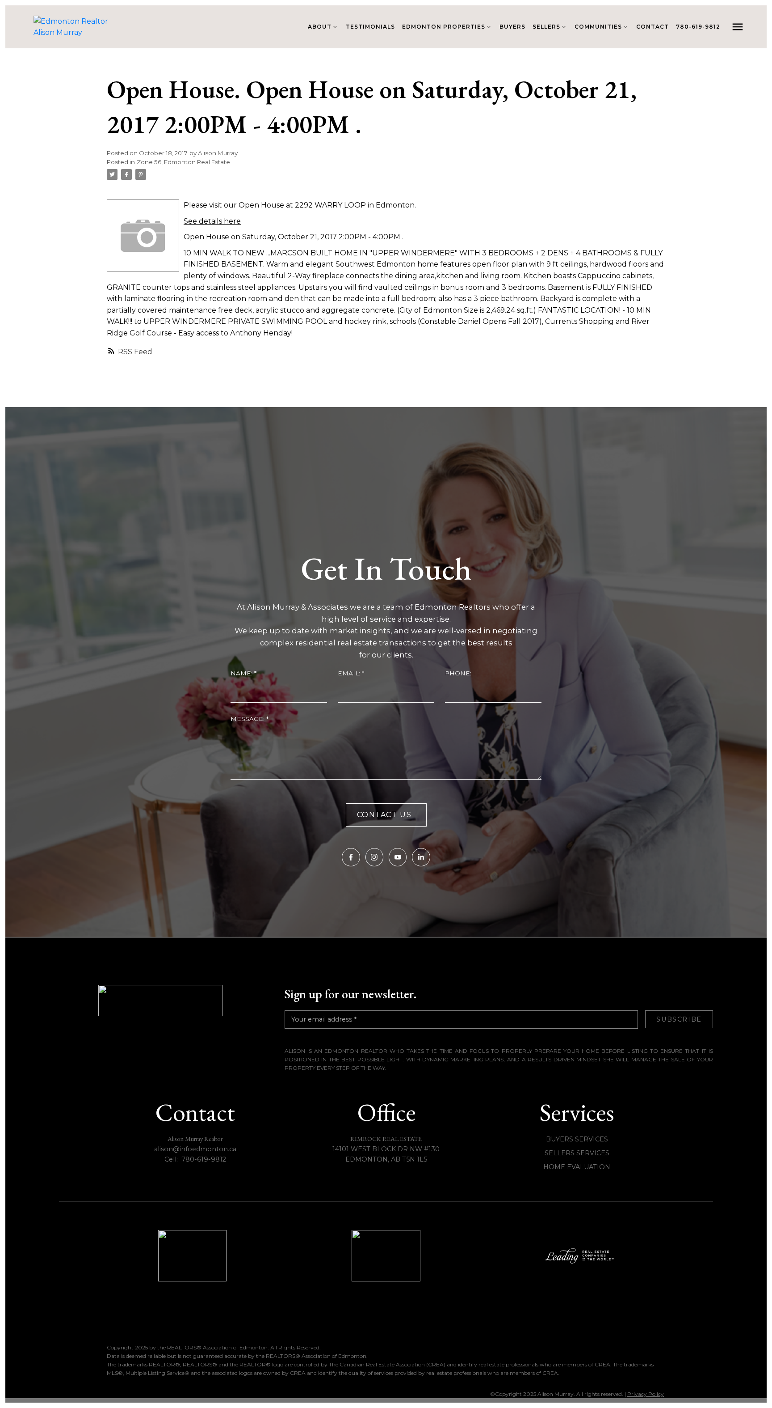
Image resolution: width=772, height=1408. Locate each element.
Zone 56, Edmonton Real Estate (183, 161)
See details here (212, 221)
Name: (242, 673)
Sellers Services (577, 1153)
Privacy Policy (645, 1394)
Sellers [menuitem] (546, 26)
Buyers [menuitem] (512, 26)
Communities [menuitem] (598, 26)
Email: (350, 673)
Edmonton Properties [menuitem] (443, 26)
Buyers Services (577, 1139)
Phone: (458, 673)
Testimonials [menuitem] (370, 26)
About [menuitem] (319, 26)
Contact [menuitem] (652, 26)
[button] (351, 857)
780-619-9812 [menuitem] (698, 26)
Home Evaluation (576, 1167)
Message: (248, 718)
